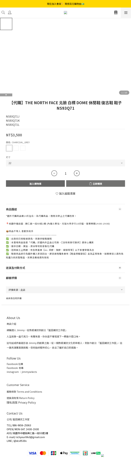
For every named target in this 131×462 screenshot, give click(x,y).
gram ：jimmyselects (24, 371)
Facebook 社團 (15, 364)
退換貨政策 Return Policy (20, 398)
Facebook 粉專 (15, 368)
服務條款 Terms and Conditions (24, 391)
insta (9, 371)
